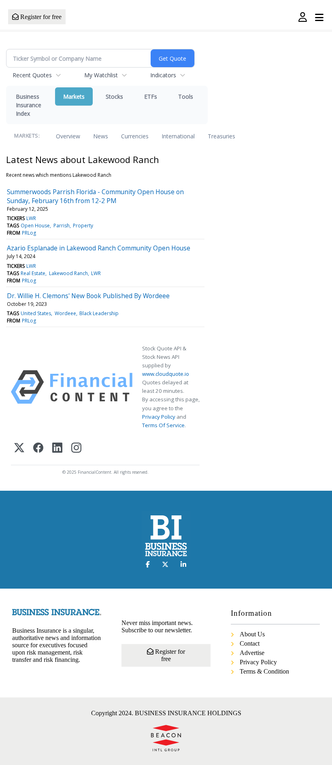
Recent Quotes (32, 75)
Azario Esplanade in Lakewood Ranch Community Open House (98, 248)
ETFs (150, 96)
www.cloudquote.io (165, 373)
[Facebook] (38, 448)
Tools (185, 96)
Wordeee (65, 313)
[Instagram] (76, 448)
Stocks (114, 96)
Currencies (135, 136)
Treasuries (221, 136)
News (100, 136)
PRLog (29, 232)
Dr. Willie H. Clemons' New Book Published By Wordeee (88, 295)
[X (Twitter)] (19, 448)
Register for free (40, 16)
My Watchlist (101, 75)
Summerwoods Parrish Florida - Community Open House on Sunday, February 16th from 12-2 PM (95, 196)
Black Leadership (99, 313)
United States (36, 313)
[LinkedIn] (57, 448)
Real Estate (33, 273)
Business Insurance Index (28, 105)
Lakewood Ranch (68, 273)
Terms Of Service (163, 425)
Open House (35, 225)
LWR (31, 218)
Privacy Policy (158, 416)
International (178, 136)
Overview (68, 136)
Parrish (61, 225)
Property (83, 225)
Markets (74, 96)
